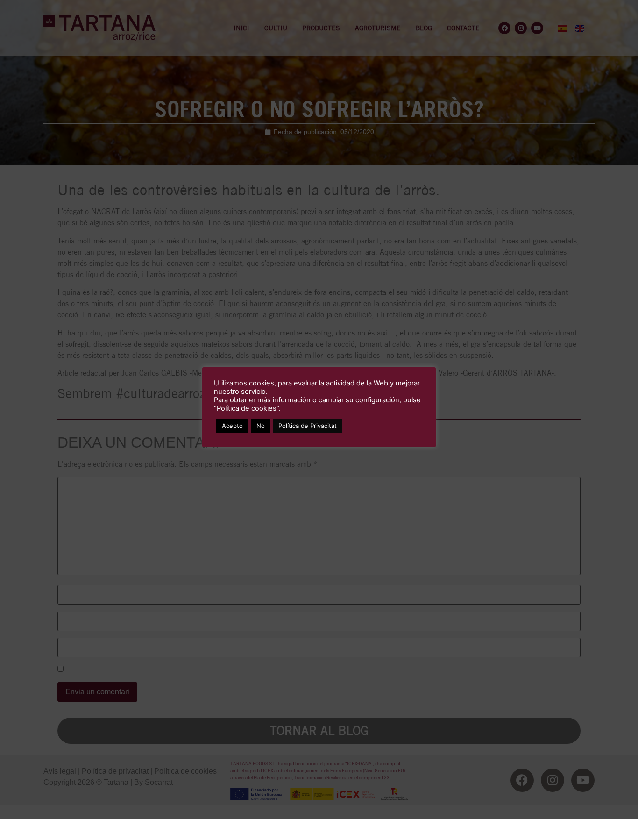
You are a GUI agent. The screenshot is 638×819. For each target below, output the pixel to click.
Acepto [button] (232, 425)
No (260, 425)
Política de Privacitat (307, 425)
